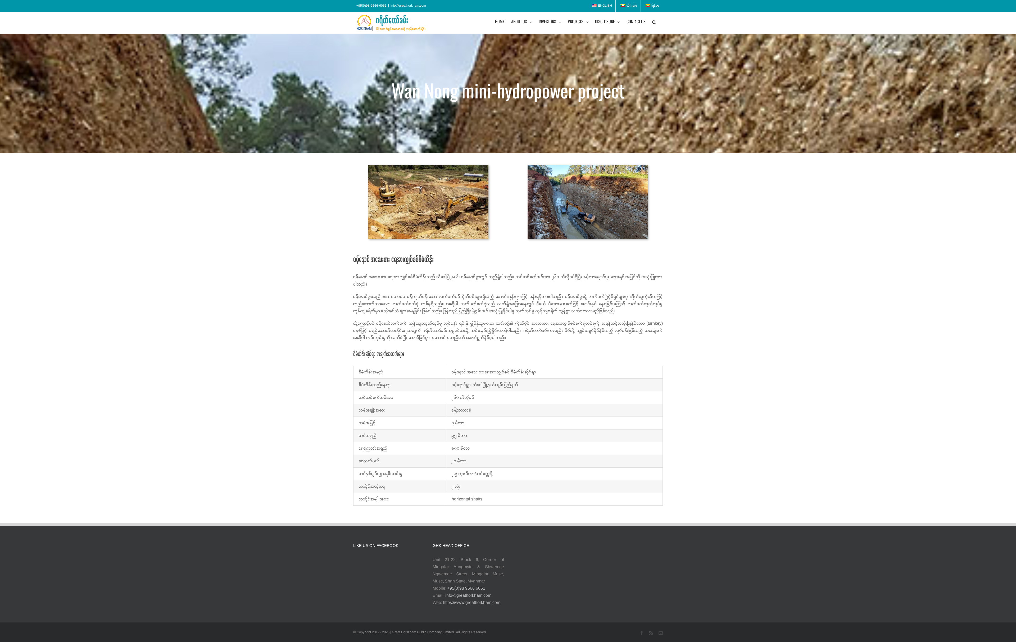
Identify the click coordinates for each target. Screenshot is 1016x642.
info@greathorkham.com (408, 5)
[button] (654, 22)
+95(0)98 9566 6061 (466, 588)
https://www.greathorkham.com (471, 603)
